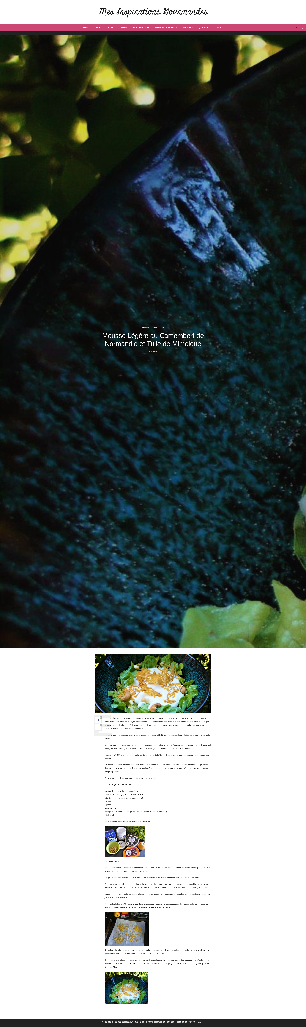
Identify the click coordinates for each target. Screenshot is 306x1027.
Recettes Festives (141, 28)
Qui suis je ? (204, 28)
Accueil (86, 28)
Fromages (145, 327)
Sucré (110, 28)
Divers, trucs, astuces (165, 28)
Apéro (124, 28)
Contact (219, 28)
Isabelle (154, 351)
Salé (98, 28)
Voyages (187, 28)
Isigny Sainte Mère (186, 735)
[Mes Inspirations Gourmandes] (153, 12)
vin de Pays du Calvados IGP (136, 964)
